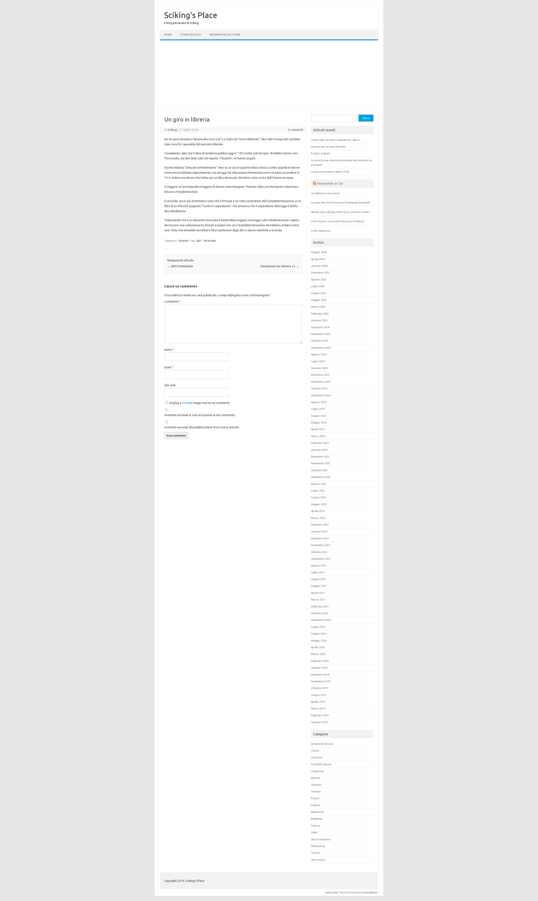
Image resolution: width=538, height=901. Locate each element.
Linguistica (317, 771)
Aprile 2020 (318, 647)
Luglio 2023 (318, 408)
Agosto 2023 (318, 402)
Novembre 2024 (320, 333)
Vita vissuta (318, 859)
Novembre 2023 (320, 381)
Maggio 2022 (319, 504)
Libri (198, 240)
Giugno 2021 (318, 579)
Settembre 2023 (321, 395)
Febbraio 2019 (320, 715)
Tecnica (315, 852)
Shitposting (318, 845)
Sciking (172, 129)
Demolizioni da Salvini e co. (280, 266)
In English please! (321, 764)
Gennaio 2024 (319, 367)
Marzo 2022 (318, 517)
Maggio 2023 (319, 422)
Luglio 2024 (318, 361)
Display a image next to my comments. (199, 403)
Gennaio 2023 (319, 449)
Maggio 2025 (319, 299)
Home (168, 34)
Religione (316, 818)
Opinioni (183, 240)
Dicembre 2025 (320, 272)
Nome (169, 349)
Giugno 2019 (318, 694)
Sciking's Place (190, 15)
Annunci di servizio (322, 743)
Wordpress (371, 892)
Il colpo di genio (320, 153)
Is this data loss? (321, 230)
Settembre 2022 (321, 476)
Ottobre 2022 (319, 470)
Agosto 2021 (318, 565)
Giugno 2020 (318, 633)
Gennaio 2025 (319, 320)
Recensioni (317, 811)
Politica (315, 805)
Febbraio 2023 (320, 442)
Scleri (314, 832)
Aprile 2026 (318, 259)
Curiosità (316, 757)
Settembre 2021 (321, 558)
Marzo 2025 (318, 306)
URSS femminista (180, 266)
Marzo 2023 (318, 436)
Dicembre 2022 (320, 456)
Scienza (315, 825)
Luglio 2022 (318, 490)
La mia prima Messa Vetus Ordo (330, 171)
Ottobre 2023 (319, 388)
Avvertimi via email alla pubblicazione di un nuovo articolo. (202, 427)
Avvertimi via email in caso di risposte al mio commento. (200, 415)
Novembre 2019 (320, 681)
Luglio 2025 (318, 286)
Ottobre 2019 (319, 688)
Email (168, 367)
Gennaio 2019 (319, 722)
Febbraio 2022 (320, 524)
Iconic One (331, 892)
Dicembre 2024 (320, 327)
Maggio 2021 (319, 585)
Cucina (315, 750)
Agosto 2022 (318, 483)
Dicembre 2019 (320, 674)
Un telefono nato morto (325, 193)
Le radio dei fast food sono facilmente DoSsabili (340, 202)
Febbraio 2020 (320, 660)
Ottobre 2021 (319, 551)
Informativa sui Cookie (225, 34)
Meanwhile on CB (330, 183)
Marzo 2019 (318, 708)
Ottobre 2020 (319, 613)
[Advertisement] (269, 74)
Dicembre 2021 (320, 538)
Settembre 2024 (321, 347)
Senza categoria (321, 839)
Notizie (315, 777)
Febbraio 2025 (320, 313)
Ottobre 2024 (319, 340)
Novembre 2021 (320, 545)
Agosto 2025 (318, 279)
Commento (172, 301)
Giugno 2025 (318, 293)
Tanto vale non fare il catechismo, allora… (336, 139)
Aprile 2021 (318, 592)
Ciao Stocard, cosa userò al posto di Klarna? (338, 221)
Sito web (170, 385)
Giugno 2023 (318, 415)
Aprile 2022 (318, 510)
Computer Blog (190, 34)
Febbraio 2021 (320, 606)
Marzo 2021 (318, 599)
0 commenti (295, 129)
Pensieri (316, 791)
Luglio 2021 (318, 572)
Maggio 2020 (319, 640)
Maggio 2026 (319, 252)
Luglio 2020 (318, 626)
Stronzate (209, 240)
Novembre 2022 (320, 463)
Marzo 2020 (318, 653)
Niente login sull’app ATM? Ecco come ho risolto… (341, 211)
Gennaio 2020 (319, 667)
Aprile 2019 (318, 701)
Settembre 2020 (321, 619)
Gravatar (187, 403)
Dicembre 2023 (320, 374)
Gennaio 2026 (319, 265)
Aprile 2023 (318, 429)
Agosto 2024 (318, 354)
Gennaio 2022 (319, 531)
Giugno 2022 (318, 497)
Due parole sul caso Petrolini (328, 146)
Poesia (315, 798)
